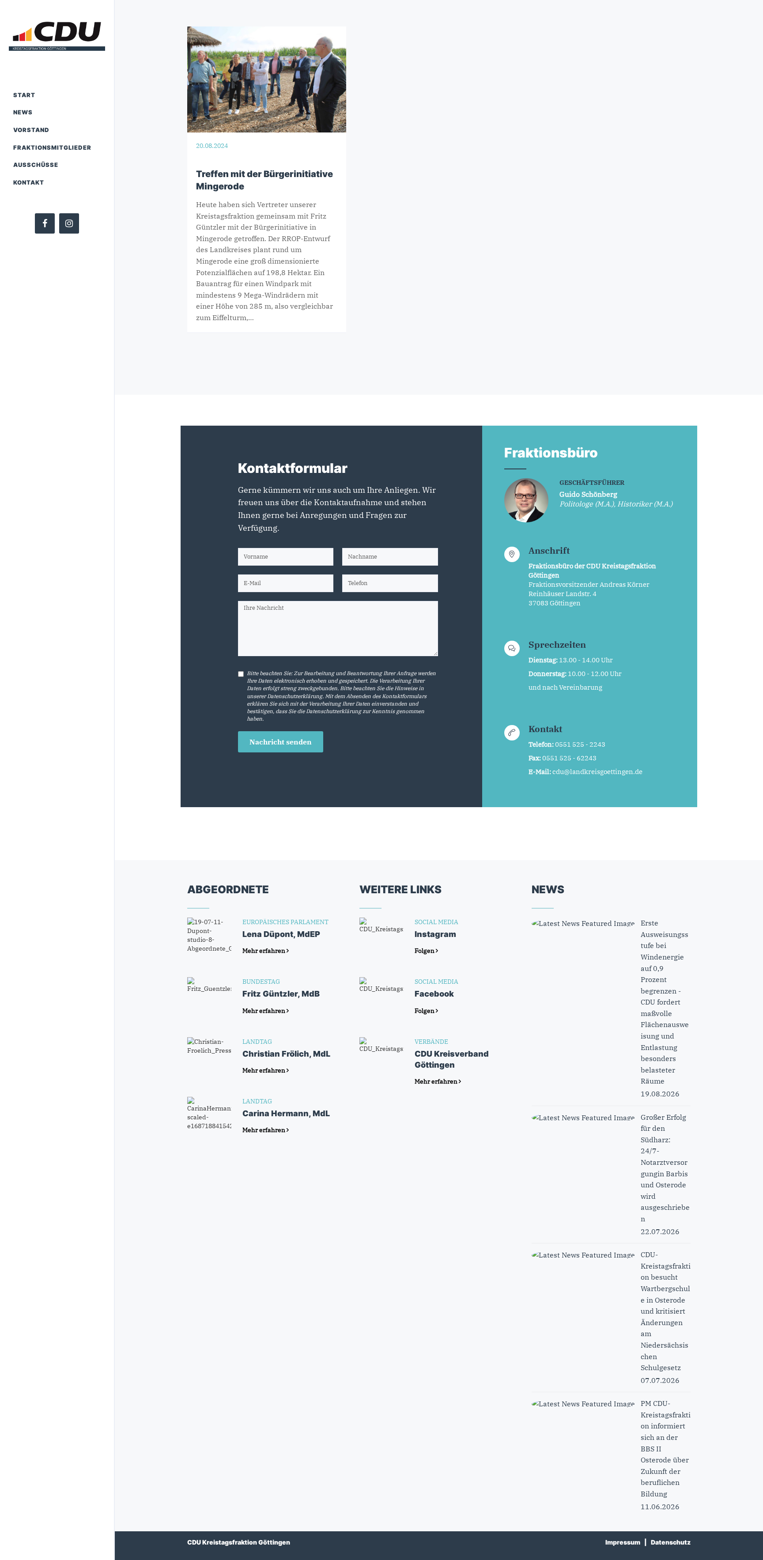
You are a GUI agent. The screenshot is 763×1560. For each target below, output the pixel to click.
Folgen (425, 951)
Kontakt (28, 182)
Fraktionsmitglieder (52, 147)
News (23, 112)
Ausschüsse (35, 164)
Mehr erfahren (264, 951)
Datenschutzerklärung (294, 696)
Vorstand (31, 129)
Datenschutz (671, 1542)
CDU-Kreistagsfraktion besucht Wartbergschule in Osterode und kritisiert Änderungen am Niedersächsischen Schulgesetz (666, 1311)
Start (24, 94)
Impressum (622, 1542)
